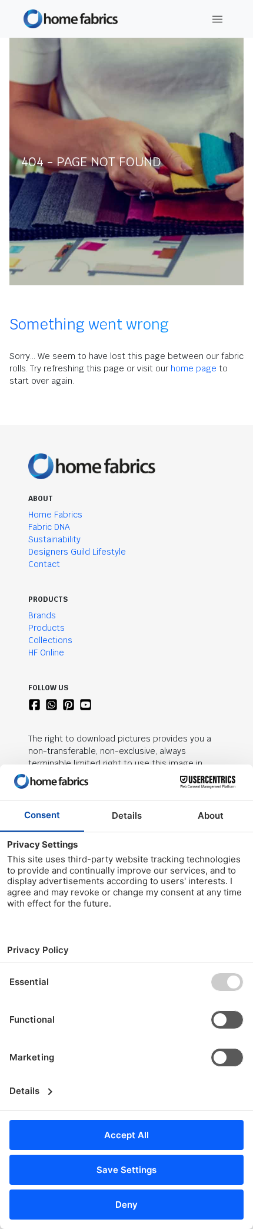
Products (46, 627)
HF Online (46, 652)
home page (194, 368)
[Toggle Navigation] (217, 19)
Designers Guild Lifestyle (77, 551)
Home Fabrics (55, 514)
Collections (50, 640)
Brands (42, 615)
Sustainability (54, 539)
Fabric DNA (49, 527)
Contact (44, 564)
